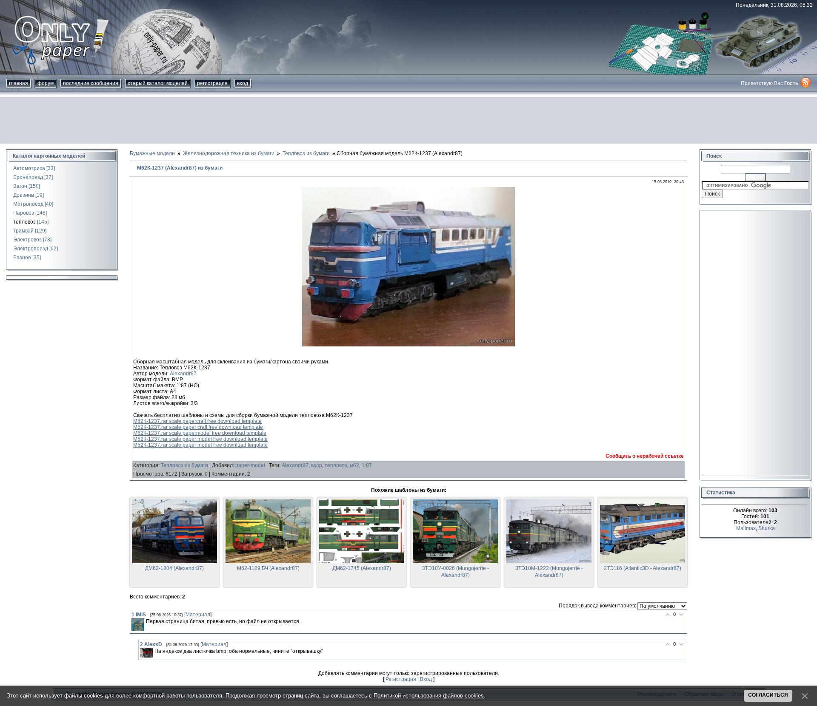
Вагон (20, 186)
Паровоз (23, 213)
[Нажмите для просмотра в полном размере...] (408, 345)
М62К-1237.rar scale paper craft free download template (198, 427)
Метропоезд (28, 204)
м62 (354, 465)
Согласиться (768, 695)
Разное (22, 258)
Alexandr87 (183, 374)
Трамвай (23, 231)
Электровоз (27, 240)
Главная (18, 83)
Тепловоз (24, 222)
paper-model (250, 465)
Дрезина (23, 195)
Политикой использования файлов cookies (429, 695)
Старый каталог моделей (158, 83)
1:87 (367, 465)
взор (316, 465)
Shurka (766, 528)
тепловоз (336, 465)
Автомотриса (29, 168)
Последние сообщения (90, 83)
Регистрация (212, 83)
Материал (198, 615)
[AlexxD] (146, 653)
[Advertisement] (408, 120)
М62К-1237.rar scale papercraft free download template (197, 421)
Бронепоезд (28, 177)
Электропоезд (30, 249)
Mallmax (746, 528)
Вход (242, 83)
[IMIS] (137, 624)
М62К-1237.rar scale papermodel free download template (199, 433)
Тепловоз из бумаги (184, 465)
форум (45, 83)
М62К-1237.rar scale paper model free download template (200, 439)
